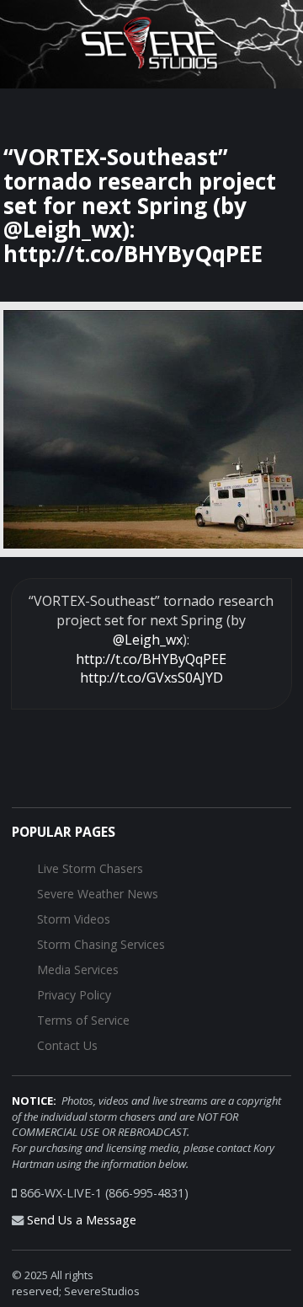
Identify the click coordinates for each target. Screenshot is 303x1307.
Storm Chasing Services (101, 944)
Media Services (78, 970)
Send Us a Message (81, 1220)
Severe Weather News (97, 894)
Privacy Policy (74, 995)
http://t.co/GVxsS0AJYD (151, 677)
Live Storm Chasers (90, 868)
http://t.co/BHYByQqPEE (151, 659)
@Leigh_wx (148, 639)
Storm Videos (73, 919)
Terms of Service (83, 1020)
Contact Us (67, 1045)
